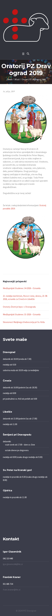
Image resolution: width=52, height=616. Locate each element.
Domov (9, 79)
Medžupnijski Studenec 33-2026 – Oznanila (21, 314)
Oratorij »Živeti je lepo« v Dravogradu (19, 306)
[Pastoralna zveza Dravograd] (26, 25)
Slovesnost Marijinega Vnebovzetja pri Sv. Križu (24, 322)
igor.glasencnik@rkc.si (13, 564)
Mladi (16, 79)
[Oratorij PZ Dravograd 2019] (26, 119)
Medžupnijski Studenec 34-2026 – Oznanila (21, 288)
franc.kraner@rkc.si (11, 589)
